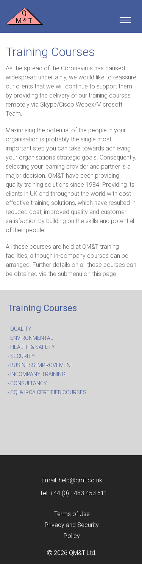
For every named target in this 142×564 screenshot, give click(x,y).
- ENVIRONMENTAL (30, 338)
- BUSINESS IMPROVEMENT (41, 365)
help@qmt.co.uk (80, 480)
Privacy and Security (72, 524)
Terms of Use (72, 514)
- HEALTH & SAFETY (31, 347)
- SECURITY (21, 356)
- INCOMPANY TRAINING (37, 374)
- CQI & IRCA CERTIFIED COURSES (47, 392)
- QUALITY (19, 329)
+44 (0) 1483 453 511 (79, 493)
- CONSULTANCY (27, 383)
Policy (72, 535)
